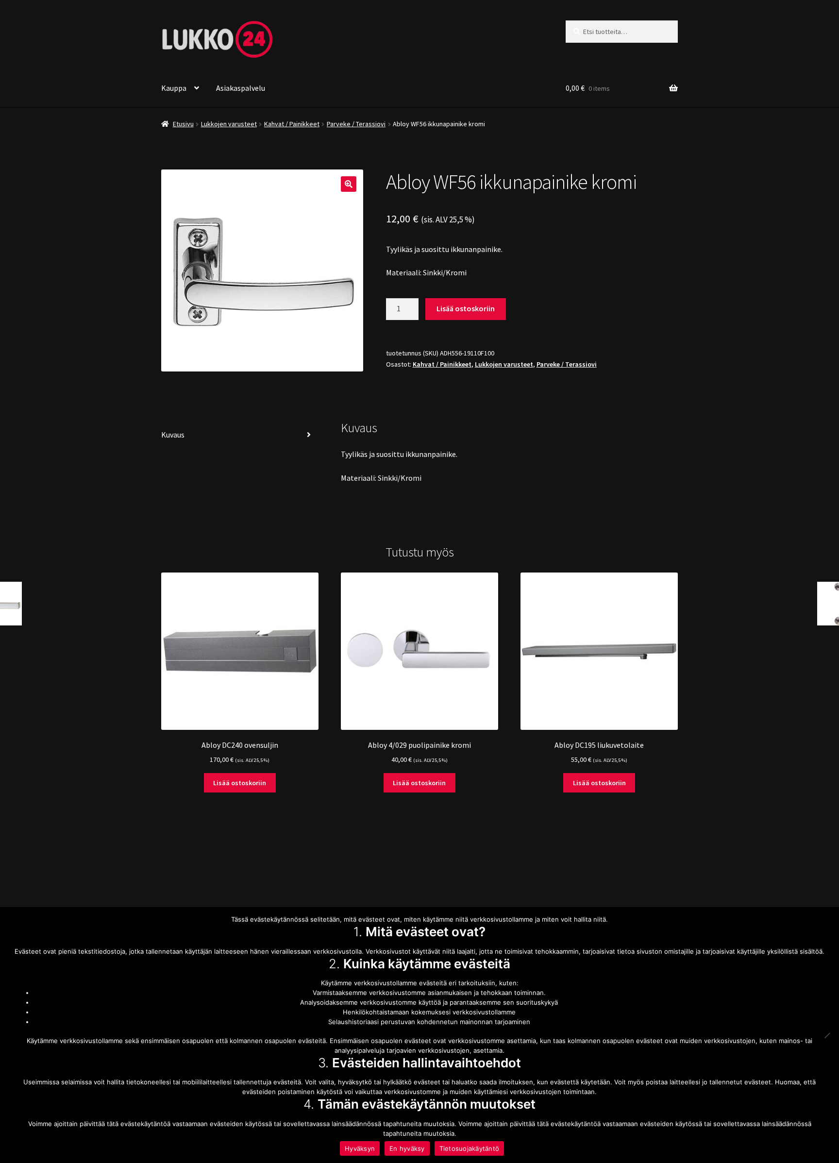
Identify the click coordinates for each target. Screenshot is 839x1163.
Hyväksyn (360, 1148)
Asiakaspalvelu (240, 88)
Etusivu (183, 123)
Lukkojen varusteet (229, 123)
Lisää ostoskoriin (465, 308)
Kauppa (173, 88)
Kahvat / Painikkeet (291, 123)
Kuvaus (173, 434)
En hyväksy (407, 1148)
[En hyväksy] (827, 1035)
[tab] (240, 435)
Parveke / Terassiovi (356, 123)
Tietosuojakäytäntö (469, 1148)
